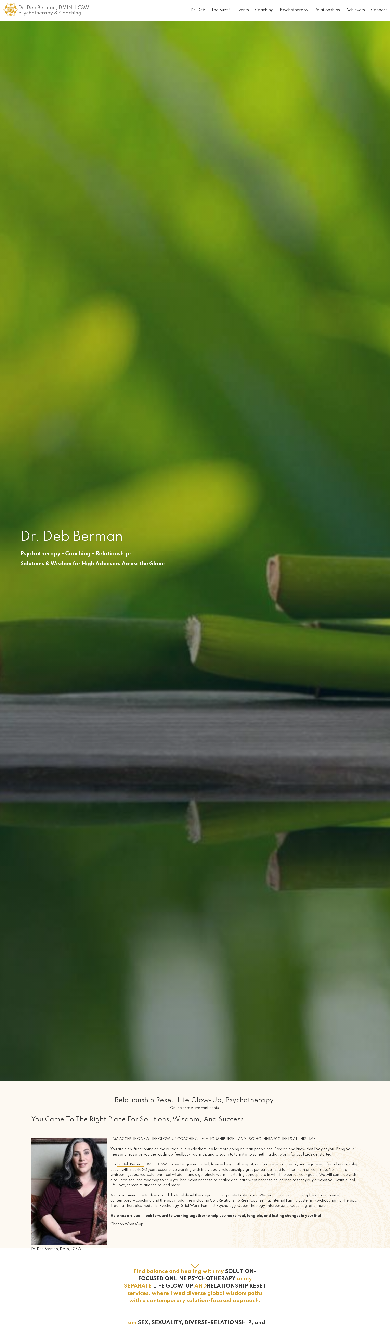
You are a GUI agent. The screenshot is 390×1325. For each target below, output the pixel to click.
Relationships (327, 10)
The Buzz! (220, 10)
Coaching (264, 10)
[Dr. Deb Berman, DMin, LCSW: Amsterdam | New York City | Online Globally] (46, 7)
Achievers (355, 10)
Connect (379, 10)
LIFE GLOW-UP (173, 1286)
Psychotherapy (294, 10)
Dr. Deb (198, 10)
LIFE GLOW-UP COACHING (174, 1139)
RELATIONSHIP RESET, (218, 1139)
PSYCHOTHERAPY (262, 1139)
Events (242, 10)
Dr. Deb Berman (130, 1164)
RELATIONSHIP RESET (236, 1286)
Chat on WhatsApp (126, 1224)
